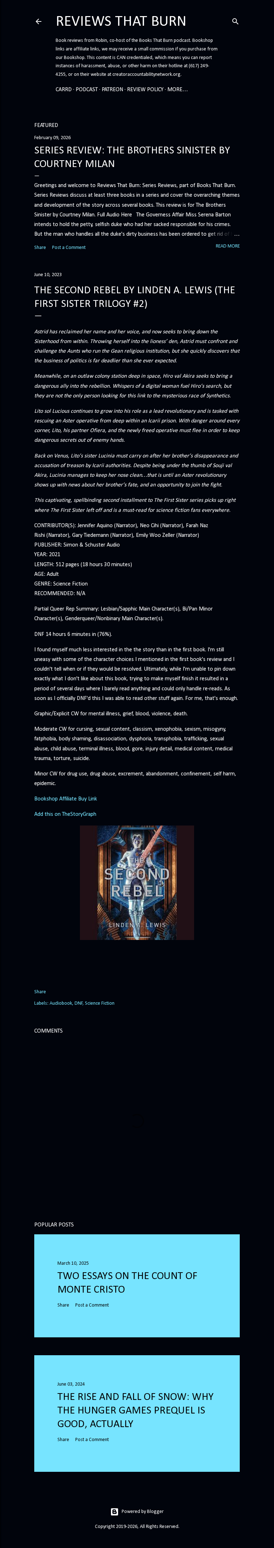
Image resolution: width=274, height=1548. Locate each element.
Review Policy (145, 90)
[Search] (235, 20)
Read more (228, 246)
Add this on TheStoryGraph (65, 814)
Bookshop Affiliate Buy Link (65, 799)
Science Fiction (100, 1003)
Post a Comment (69, 247)
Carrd (64, 90)
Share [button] (40, 247)
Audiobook (61, 1003)
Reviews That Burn (121, 22)
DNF (79, 1003)
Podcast (87, 90)
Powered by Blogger (143, 1511)
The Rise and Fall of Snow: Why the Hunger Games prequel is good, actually (135, 1411)
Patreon (112, 90)
